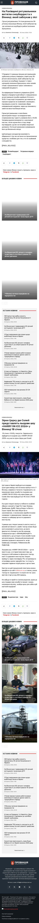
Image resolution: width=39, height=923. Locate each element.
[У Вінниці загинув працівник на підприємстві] (19, 280)
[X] (18, 38)
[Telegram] (14, 38)
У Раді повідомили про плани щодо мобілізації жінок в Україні (17, 335)
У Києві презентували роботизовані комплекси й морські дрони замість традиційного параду (17, 354)
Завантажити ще (18, 407)
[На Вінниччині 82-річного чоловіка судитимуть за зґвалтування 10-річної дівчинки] (19, 240)
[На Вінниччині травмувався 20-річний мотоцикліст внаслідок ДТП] (19, 201)
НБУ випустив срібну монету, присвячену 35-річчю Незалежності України (17, 318)
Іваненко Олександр (12, 32)
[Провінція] (19, 863)
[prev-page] (3, 303)
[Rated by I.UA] (10, 909)
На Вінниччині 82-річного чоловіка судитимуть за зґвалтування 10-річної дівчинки (18, 254)
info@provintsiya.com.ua (24, 882)
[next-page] (6, 303)
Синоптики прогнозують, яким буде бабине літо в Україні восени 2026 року (18, 399)
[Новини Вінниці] (19, 3)
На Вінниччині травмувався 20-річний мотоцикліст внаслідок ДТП (19, 216)
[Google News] (29, 887)
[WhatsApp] (23, 38)
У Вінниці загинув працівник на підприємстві (17, 295)
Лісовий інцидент (13, 151)
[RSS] (14, 887)
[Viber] (27, 38)
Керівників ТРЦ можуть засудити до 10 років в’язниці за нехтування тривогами (19, 382)
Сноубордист (7, 154)
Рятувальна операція (27, 151)
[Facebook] (10, 38)
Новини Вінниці (7, 8)
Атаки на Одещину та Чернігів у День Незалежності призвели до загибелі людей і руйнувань (18, 373)
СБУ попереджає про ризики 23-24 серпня (17, 391)
